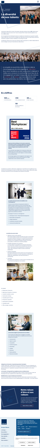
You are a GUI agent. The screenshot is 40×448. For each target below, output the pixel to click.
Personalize (23, 445)
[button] (38, 2)
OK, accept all (22, 442)
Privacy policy (30, 445)
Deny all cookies (31, 442)
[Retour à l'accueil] (2, 2)
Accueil (2, 9)
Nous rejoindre (7, 9)
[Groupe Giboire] (4, 422)
